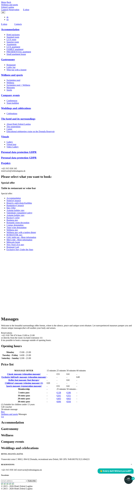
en (3, 12)
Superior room (13, 42)
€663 (69, 398)
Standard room (13, 37)
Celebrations (12, 113)
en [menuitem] (8, 19)
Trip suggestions (13, 126)
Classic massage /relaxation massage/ (24, 374)
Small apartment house (16, 54)
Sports (9, 90)
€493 (59, 398)
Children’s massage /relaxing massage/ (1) (24, 383)
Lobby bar (11, 67)
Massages (11, 87)
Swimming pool (13, 80)
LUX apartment (13, 47)
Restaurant (11, 65)
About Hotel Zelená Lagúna (19, 124)
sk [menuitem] (7, 17)
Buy (3, 412)
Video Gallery (13, 147)
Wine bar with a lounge (16, 70)
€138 (59, 392)
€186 (69, 392)
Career (9, 129)
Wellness (10, 82)
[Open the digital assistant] (128, 479)
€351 (69, 395)
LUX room (11, 39)
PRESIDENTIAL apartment (19, 52)
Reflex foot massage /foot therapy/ (23, 380)
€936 (69, 401)
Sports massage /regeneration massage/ (24, 386)
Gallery (10, 142)
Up (2, 417)
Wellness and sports (9, 5)
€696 (59, 401)
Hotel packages (13, 34)
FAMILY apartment (15, 49)
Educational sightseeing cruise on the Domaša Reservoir (31, 131)
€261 (59, 395)
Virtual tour (11, 144)
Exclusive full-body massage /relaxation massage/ (23, 377)
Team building (13, 103)
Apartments (11, 44)
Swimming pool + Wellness (18, 85)
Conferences (12, 100)
